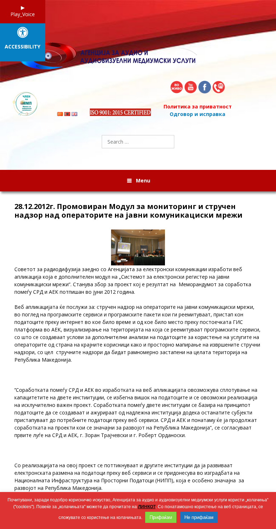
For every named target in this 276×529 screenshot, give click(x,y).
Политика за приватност (198, 106)
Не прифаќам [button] (198, 517)
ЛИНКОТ (147, 506)
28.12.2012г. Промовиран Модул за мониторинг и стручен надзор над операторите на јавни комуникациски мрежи (128, 210)
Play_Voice (22, 14)
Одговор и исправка (197, 114)
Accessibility (22, 47)
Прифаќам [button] (161, 517)
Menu (143, 180)
